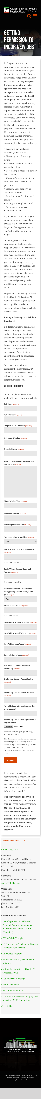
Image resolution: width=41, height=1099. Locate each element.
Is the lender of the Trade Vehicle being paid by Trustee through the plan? (18, 591)
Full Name (11, 404)
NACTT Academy (11, 984)
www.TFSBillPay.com (11, 883)
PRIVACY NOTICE (9, 849)
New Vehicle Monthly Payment (20, 633)
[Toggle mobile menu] (35, 16)
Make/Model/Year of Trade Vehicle (19, 550)
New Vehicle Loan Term (17, 644)
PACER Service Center (13, 990)
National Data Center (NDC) (16, 978)
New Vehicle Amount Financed (20, 622)
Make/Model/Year (15, 501)
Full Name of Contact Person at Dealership (17, 667)
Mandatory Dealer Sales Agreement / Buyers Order (20, 721)
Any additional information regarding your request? (19, 707)
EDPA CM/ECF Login (13, 938)
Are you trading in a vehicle (19, 537)
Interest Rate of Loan (16, 655)
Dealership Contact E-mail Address (19, 694)
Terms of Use (25, 1080)
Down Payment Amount (17, 524)
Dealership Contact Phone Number (18, 680)
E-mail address (14, 449)
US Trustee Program (12, 953)
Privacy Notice (16, 1080)
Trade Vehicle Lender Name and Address (17, 570)
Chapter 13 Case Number (18, 425)
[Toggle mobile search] (29, 16)
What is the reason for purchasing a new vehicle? (19, 462)
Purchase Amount (15, 514)
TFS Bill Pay (8, 1006)
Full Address (13, 415)
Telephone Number (15, 438)
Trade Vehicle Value (15, 605)
